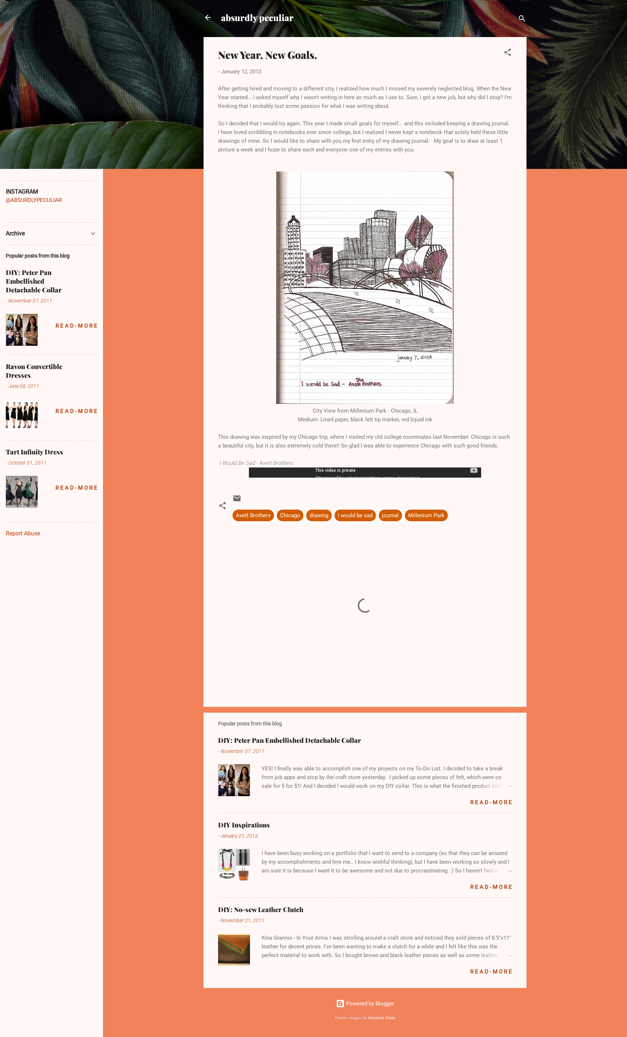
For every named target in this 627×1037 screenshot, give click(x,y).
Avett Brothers (253, 515)
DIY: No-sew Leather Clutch (260, 909)
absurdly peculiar (257, 17)
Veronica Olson (382, 1018)
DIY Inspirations (244, 825)
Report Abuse (23, 533)
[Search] (522, 20)
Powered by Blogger (369, 1003)
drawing (319, 515)
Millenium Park (426, 515)
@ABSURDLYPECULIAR (34, 200)
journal (390, 515)
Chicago (290, 515)
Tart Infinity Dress (34, 451)
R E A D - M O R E (491, 802)
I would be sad (355, 515)
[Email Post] (237, 501)
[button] (507, 53)
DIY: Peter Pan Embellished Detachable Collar (289, 740)
